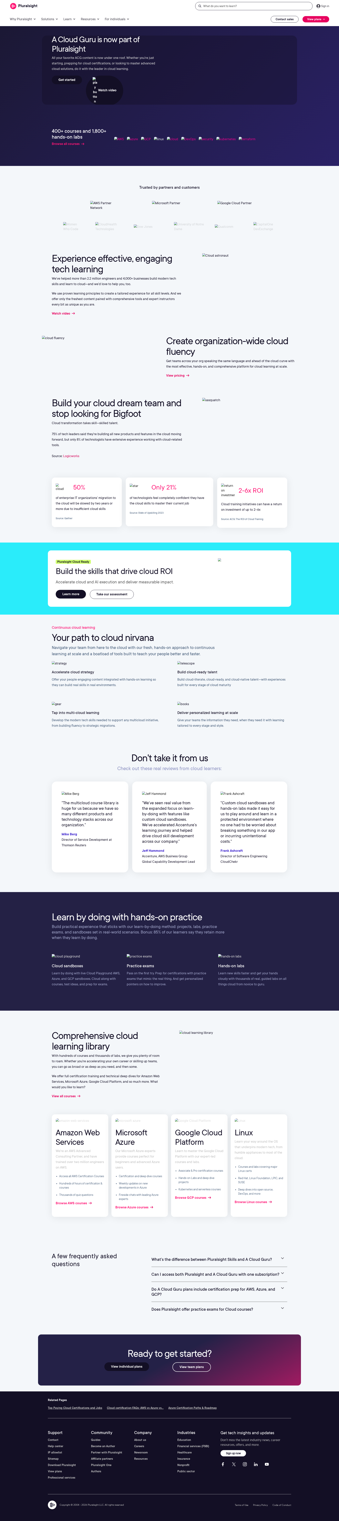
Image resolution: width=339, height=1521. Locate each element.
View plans (55, 1471)
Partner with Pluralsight (106, 1452)
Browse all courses (66, 144)
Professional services (61, 1477)
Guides (95, 1439)
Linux (244, 1132)
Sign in (325, 6)
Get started (66, 80)
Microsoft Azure (131, 1137)
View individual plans (126, 1366)
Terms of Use (241, 1505)
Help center (55, 1446)
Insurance (183, 1458)
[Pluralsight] (24, 6)
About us (140, 1439)
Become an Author (103, 1446)
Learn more (70, 594)
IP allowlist (55, 1452)
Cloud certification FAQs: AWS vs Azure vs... (135, 1407)
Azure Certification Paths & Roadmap (192, 1407)
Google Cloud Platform (198, 1137)
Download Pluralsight (62, 1465)
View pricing (175, 375)
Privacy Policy (260, 1505)
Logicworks (71, 456)
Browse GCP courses (191, 1198)
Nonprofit (183, 1465)
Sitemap (53, 1458)
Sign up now (233, 1453)
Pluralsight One (101, 1465)
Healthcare (184, 1452)
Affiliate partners (102, 1458)
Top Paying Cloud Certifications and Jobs (75, 1407)
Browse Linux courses (251, 1202)
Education (184, 1439)
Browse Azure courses (132, 1207)
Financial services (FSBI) (193, 1446)
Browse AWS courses (72, 1203)
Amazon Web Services (78, 1137)
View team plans (192, 1367)
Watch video (107, 90)
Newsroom (141, 1452)
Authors (96, 1471)
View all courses (64, 1096)
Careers (139, 1446)
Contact (53, 1439)
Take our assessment (111, 594)
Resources (141, 1458)
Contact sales (285, 19)
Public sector (186, 1471)
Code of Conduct (281, 1505)
